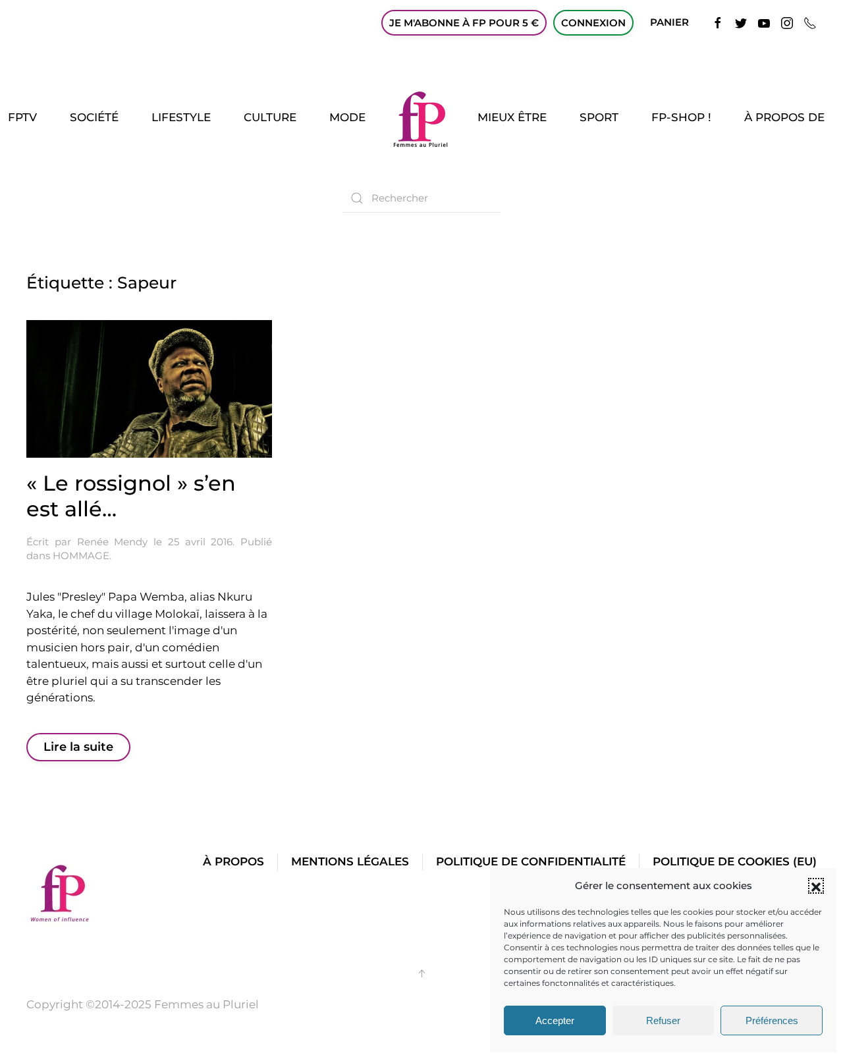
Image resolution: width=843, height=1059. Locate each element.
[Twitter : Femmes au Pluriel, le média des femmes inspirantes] (741, 22)
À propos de (784, 117)
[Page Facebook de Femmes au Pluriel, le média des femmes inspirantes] (717, 22)
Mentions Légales (350, 861)
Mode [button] (347, 117)
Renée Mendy (112, 541)
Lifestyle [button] (181, 117)
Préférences (772, 1020)
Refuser (663, 1020)
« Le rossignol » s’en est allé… (131, 495)
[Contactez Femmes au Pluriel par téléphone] (810, 22)
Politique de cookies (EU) (735, 861)
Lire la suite (78, 747)
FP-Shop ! (681, 117)
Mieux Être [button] (512, 117)
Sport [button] (599, 117)
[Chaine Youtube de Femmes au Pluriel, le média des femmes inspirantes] (764, 22)
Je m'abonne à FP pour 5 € (464, 22)
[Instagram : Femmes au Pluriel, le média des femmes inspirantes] (787, 22)
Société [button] (94, 117)
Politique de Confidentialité (531, 861)
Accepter (554, 1020)
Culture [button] (270, 117)
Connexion (593, 22)
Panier (669, 22)
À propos (233, 861)
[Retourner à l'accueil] (421, 118)
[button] (816, 885)
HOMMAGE (81, 555)
